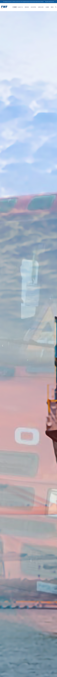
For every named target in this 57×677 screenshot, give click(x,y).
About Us (20, 7)
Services (27, 7)
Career (47, 7)
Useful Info (41, 7)
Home (15, 7)
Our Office (33, 7)
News (52, 7)
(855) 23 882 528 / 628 (50, 1)
